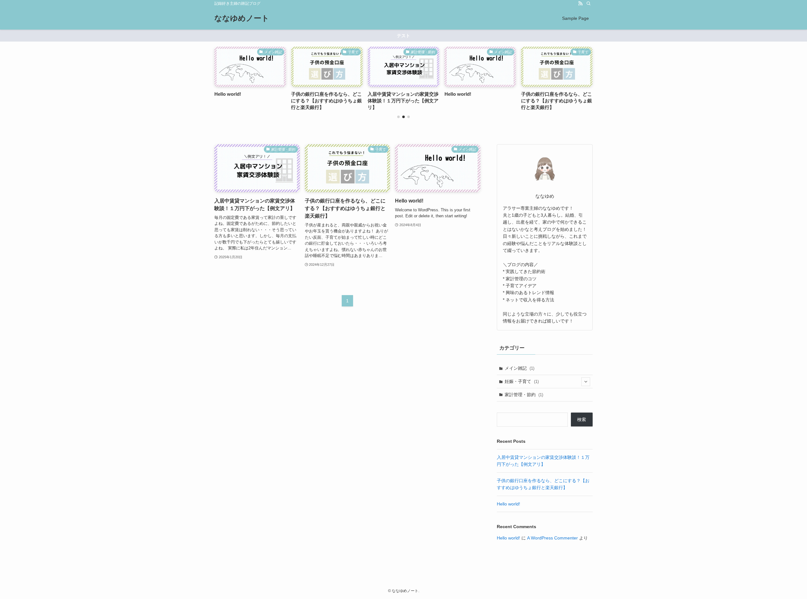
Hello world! (508, 503)
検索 (581, 419)
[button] (398, 117)
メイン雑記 (519, 368)
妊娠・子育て (522, 381)
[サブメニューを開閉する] (585, 381)
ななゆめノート (241, 18)
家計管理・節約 (524, 394)
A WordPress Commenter (552, 537)
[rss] (580, 3)
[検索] (588, 3)
